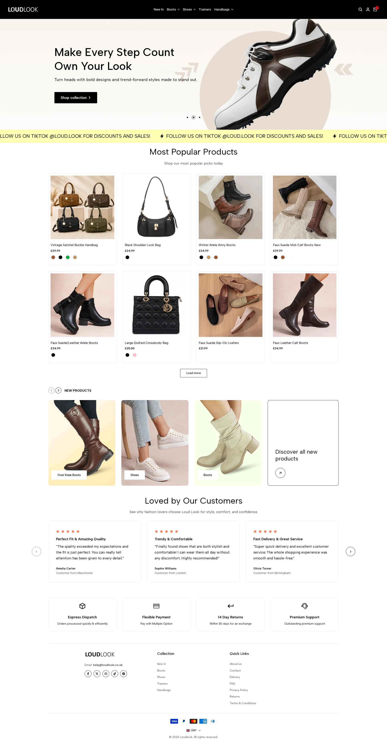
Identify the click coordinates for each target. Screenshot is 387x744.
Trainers (162, 683)
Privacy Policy (239, 690)
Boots (161, 670)
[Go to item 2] (193, 117)
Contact (235, 670)
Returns (235, 696)
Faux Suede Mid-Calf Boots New (297, 245)
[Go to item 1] (187, 117)
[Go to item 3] (199, 117)
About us (236, 664)
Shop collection (74, 97)
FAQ (232, 683)
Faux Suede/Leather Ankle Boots (74, 343)
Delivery (235, 677)
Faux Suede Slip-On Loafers (219, 343)
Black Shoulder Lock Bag (143, 245)
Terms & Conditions (243, 703)
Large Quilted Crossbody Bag (146, 343)
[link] (193, 74)
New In (161, 664)
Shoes (161, 677)
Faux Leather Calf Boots (290, 343)
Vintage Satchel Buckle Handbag (74, 245)
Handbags (164, 690)
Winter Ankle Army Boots (217, 245)
